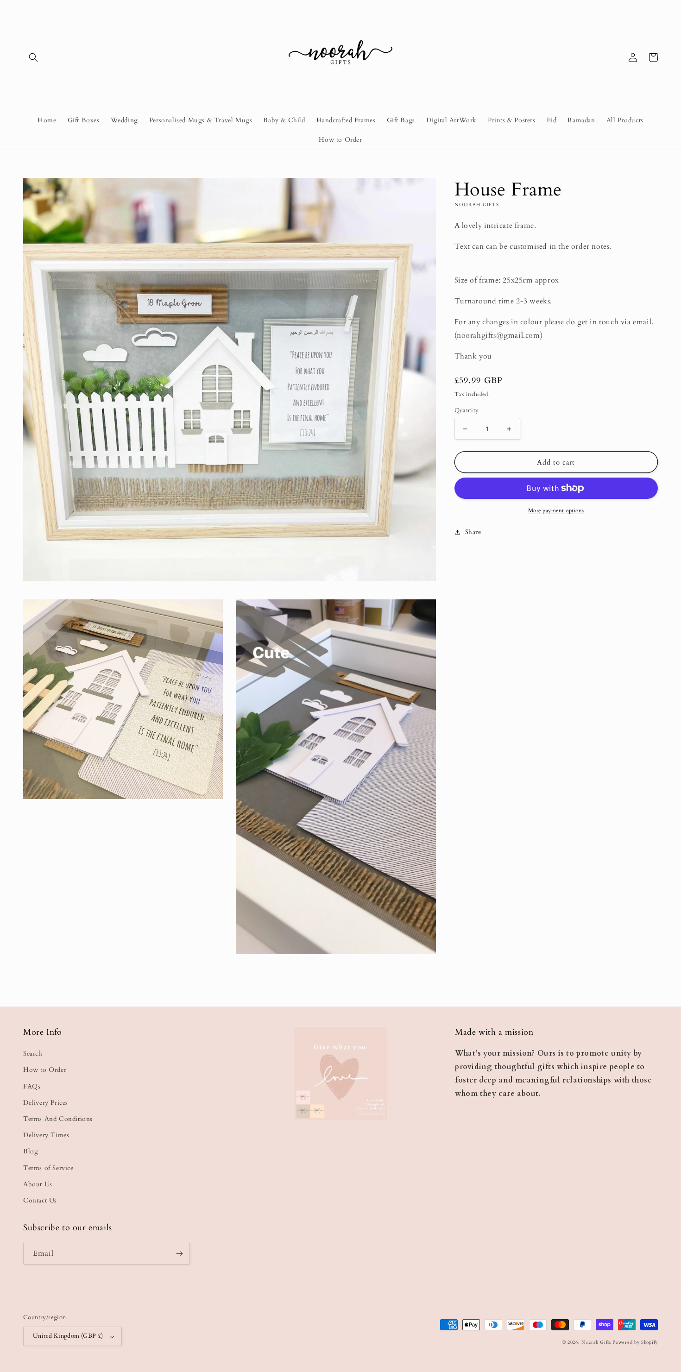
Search (33, 1053)
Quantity (466, 410)
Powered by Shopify (635, 1342)
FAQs (31, 1086)
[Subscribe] (179, 1254)
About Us (37, 1184)
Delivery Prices (45, 1102)
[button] (33, 57)
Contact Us (40, 1200)
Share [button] (473, 532)
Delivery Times (46, 1135)
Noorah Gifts (596, 1342)
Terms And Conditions (58, 1118)
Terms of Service (48, 1168)
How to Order (44, 1069)
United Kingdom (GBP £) (68, 1336)
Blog (30, 1151)
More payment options (556, 510)
